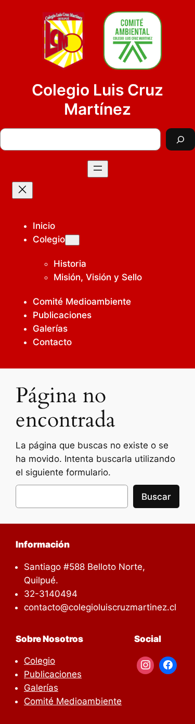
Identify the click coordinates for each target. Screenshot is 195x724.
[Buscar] (180, 139)
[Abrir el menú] (97, 168)
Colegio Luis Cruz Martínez (97, 99)
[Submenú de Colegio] (72, 240)
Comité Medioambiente (73, 701)
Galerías (41, 687)
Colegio (49, 239)
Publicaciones (53, 674)
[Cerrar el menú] (22, 190)
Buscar (156, 496)
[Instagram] (145, 665)
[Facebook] (168, 665)
